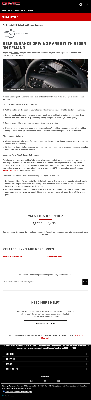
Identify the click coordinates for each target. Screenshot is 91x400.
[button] (15, 52)
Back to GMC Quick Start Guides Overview (24, 25)
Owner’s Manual (9, 170)
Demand (15, 52)
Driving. (66, 97)
